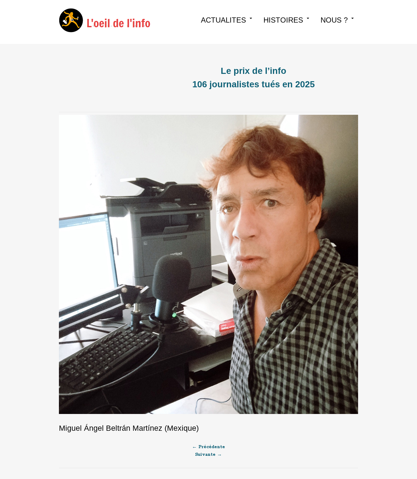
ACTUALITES (223, 20)
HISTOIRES (283, 20)
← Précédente (208, 447)
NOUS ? (334, 20)
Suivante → (208, 454)
